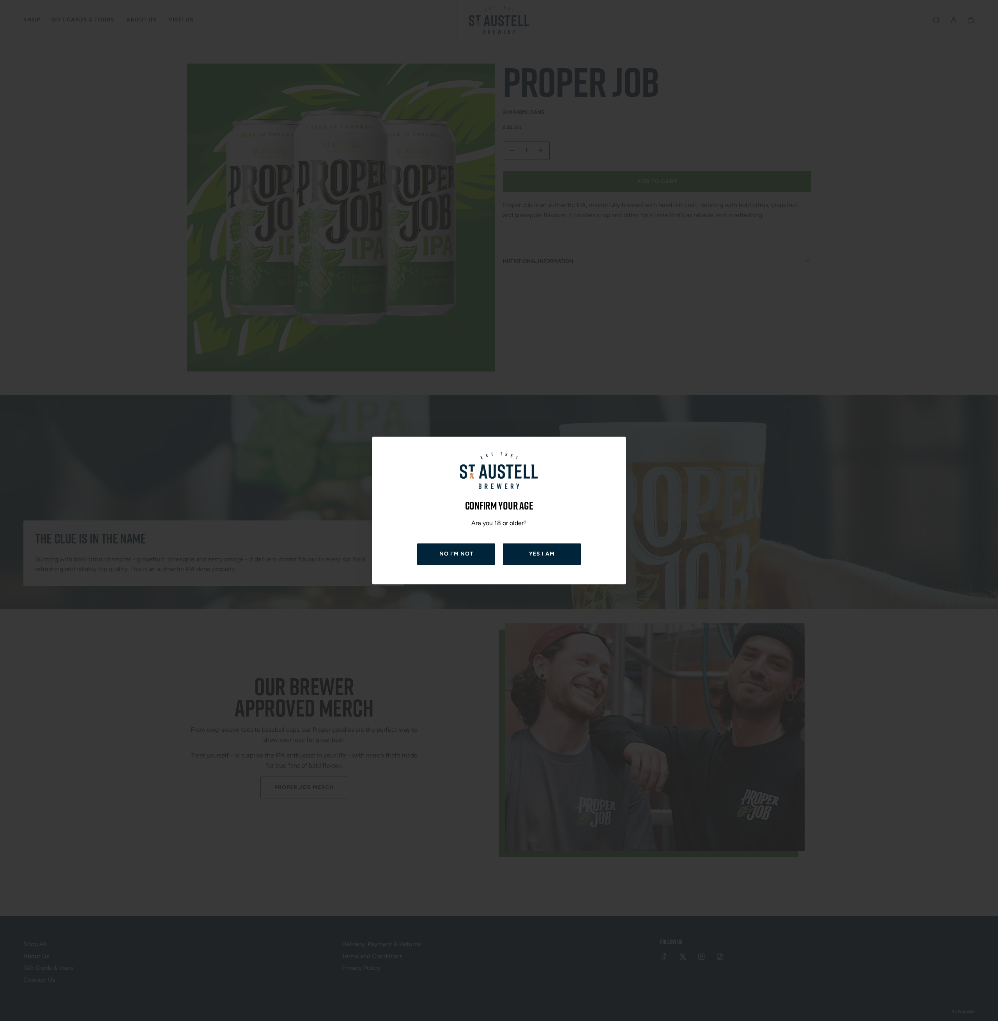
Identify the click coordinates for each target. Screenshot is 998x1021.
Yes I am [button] (542, 553)
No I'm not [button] (456, 553)
